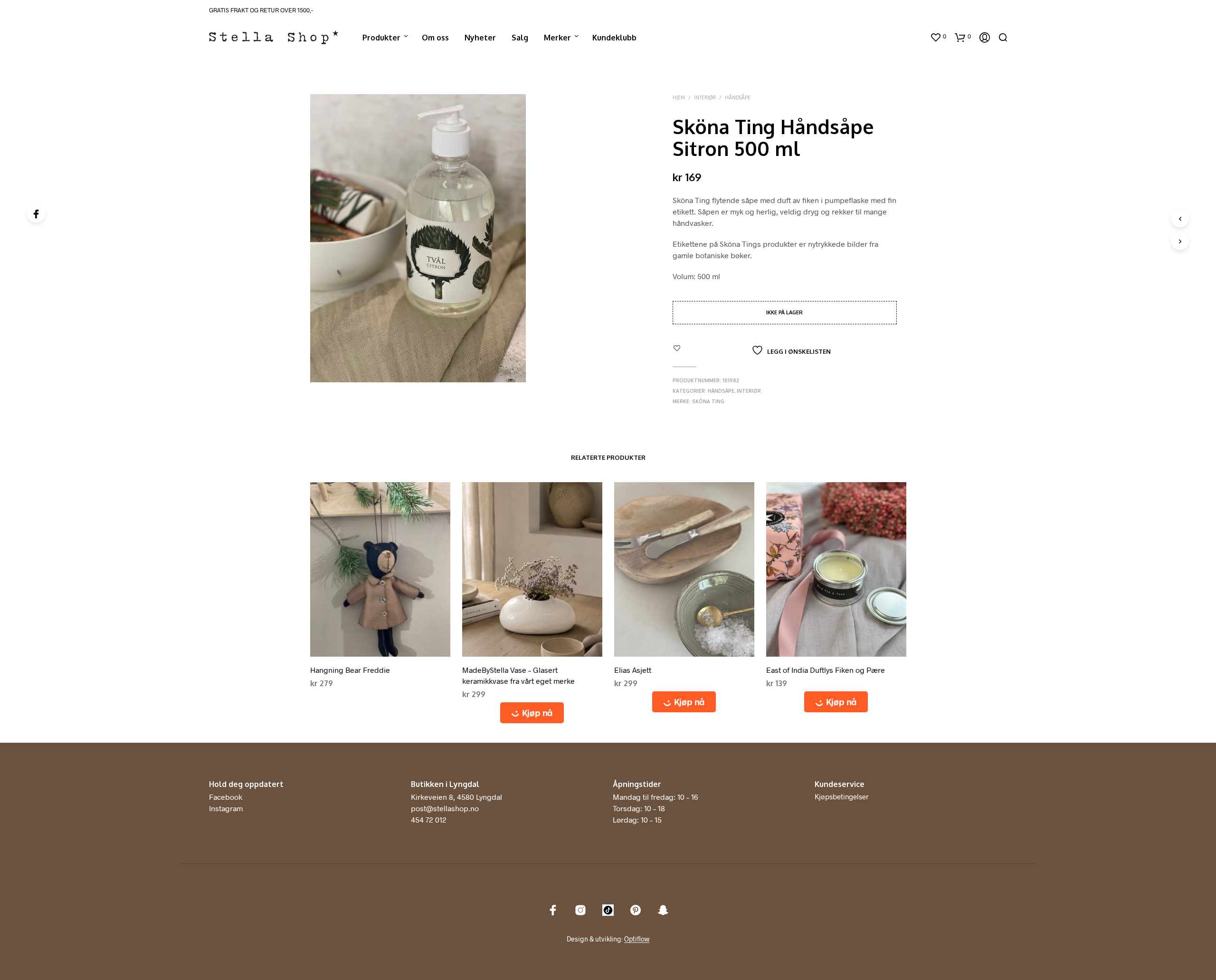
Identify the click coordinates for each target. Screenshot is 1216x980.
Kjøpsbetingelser (842, 796)
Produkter (381, 37)
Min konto (903, 37)
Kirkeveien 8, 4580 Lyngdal (456, 796)
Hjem (679, 97)
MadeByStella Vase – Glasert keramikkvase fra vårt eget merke (518, 675)
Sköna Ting (708, 401)
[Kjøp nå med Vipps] (532, 712)
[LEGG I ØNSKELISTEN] (380, 649)
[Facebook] (36, 213)
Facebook (225, 796)
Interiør (705, 97)
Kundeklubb (614, 37)
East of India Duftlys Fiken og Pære (825, 669)
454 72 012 (428, 819)
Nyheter (480, 37)
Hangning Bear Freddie (350, 669)
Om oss (435, 37)
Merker (557, 37)
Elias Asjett (632, 669)
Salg (520, 37)
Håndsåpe (737, 97)
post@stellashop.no (445, 808)
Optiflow (636, 939)
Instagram (226, 808)
